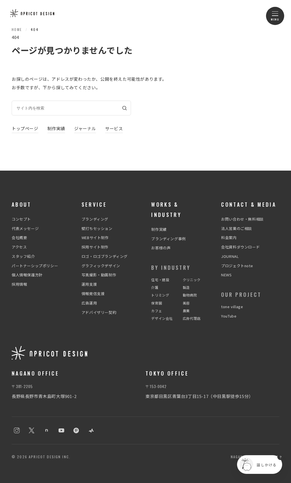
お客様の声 (161, 247)
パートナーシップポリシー (35, 265)
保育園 (156, 302)
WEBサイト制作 (95, 237)
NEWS (226, 274)
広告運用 (89, 303)
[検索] (124, 108)
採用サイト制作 (95, 247)
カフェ (156, 310)
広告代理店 (192, 318)
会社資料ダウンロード (240, 247)
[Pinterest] (76, 430)
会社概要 (19, 237)
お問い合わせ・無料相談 (242, 219)
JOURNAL (230, 256)
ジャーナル (85, 128)
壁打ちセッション (97, 228)
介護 (154, 287)
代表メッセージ (25, 228)
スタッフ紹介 (23, 256)
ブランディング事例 (168, 238)
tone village (232, 306)
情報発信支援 (93, 293)
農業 (186, 310)
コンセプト (21, 219)
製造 (186, 287)
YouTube (228, 316)
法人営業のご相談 (236, 228)
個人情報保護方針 (27, 274)
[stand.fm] (91, 430)
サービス (114, 128)
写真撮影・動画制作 (99, 274)
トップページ (25, 128)
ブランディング (95, 219)
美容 (186, 302)
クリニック (192, 279)
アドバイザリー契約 (99, 312)
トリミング (160, 295)
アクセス (19, 247)
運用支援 (89, 284)
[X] (31, 430)
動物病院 (190, 295)
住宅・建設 (160, 279)
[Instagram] (17, 430)
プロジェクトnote (237, 265)
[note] (46, 430)
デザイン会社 (162, 318)
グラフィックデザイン (101, 265)
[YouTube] (61, 430)
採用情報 (19, 284)
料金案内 (228, 237)
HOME (17, 29)
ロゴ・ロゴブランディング (105, 256)
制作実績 (56, 128)
